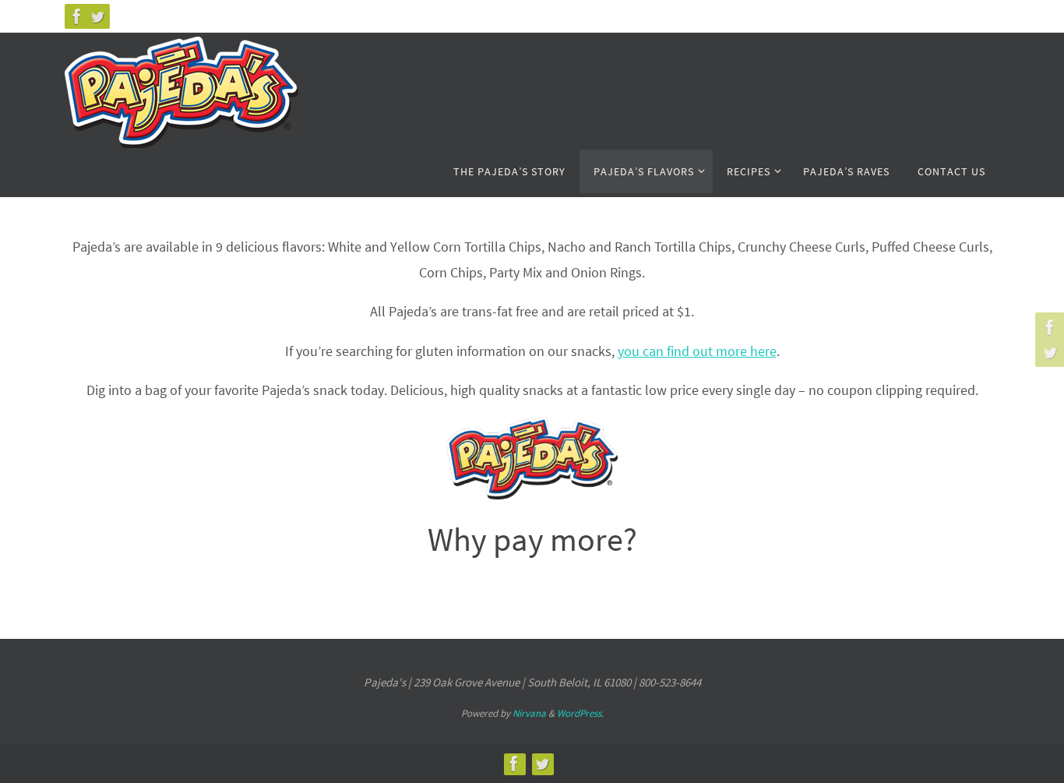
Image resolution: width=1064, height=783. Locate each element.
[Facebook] (77, 16)
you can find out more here (697, 351)
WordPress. (580, 713)
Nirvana (529, 713)
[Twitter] (97, 16)
